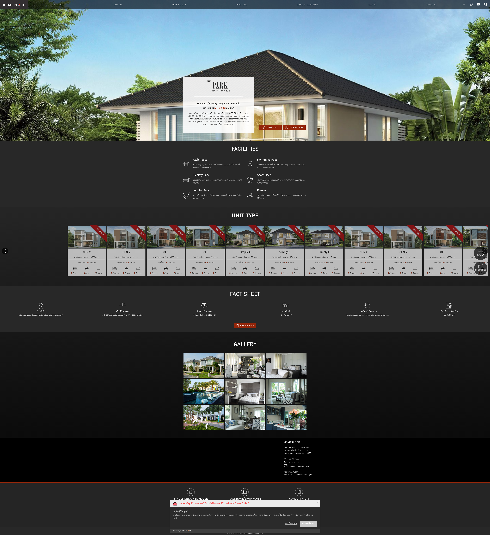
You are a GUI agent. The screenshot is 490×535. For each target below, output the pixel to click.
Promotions (117, 4)
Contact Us (431, 4)
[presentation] (5, 251)
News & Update (179, 4)
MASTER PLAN (246, 325)
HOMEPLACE (14, 4)
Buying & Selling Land (307, 4)
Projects (58, 4)
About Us (372, 4)
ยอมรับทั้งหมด (308, 523)
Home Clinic (241, 4)
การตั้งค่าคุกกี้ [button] (291, 523)
